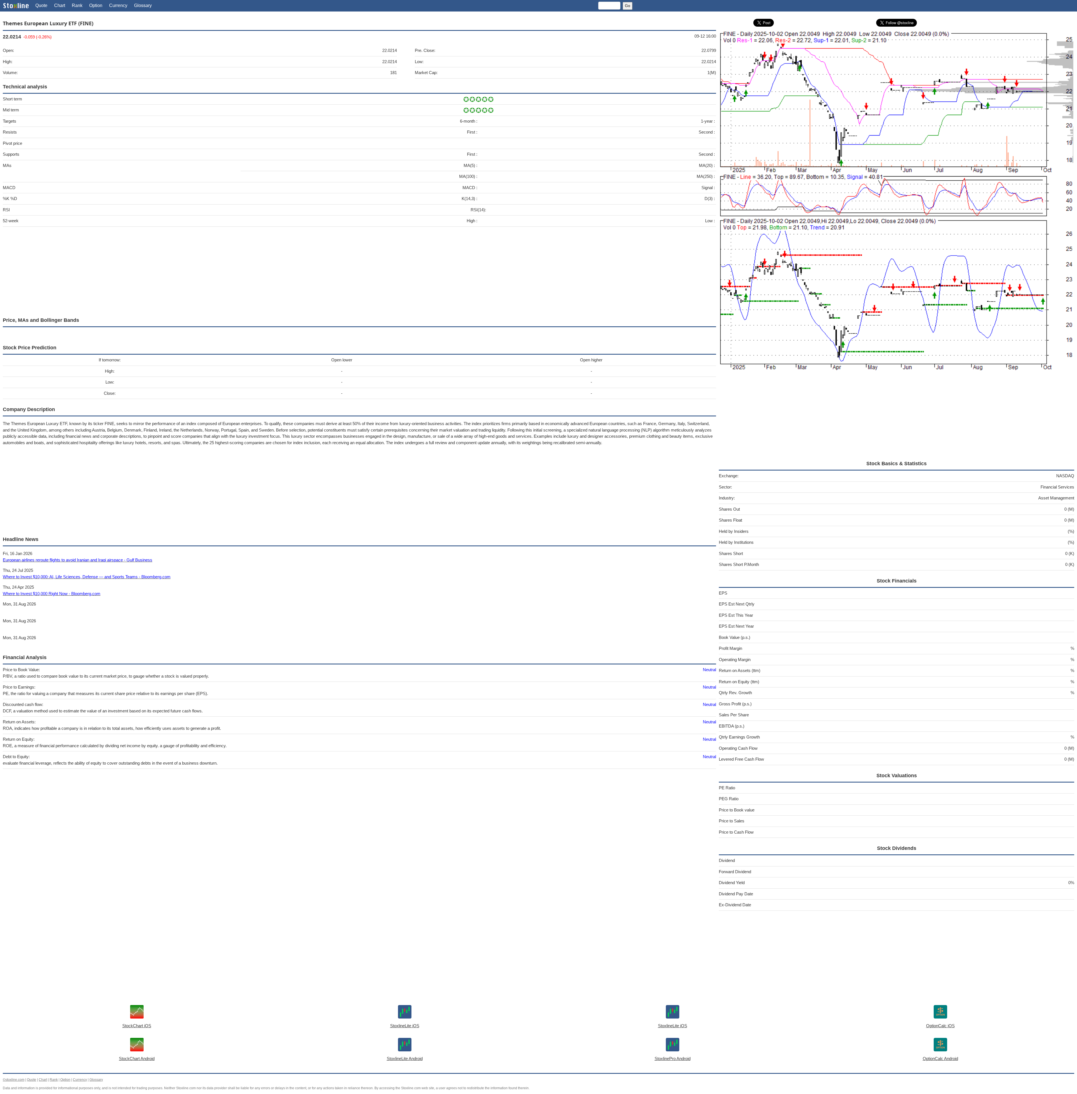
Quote (41, 5)
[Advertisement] (171, 270)
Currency (118, 5)
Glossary (143, 5)
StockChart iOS (136, 1025)
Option (95, 5)
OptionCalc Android (940, 1058)
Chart (59, 5)
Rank (77, 5)
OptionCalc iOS (940, 1025)
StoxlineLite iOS (404, 1025)
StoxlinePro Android (673, 1058)
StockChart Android (137, 1058)
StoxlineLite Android (405, 1058)
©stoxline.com (13, 1080)
